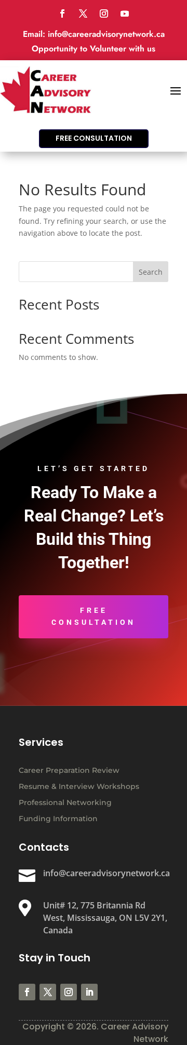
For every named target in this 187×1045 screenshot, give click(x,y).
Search (151, 272)
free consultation (94, 138)
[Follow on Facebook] (62, 13)
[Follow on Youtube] (124, 13)
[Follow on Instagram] (104, 13)
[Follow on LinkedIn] (89, 992)
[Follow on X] (83, 13)
